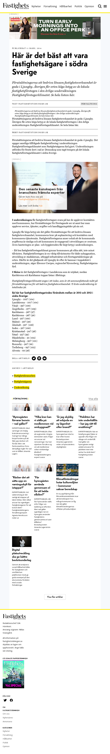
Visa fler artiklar (55, 597)
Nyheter (36, 6)
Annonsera (7, 721)
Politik (78, 6)
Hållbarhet (66, 6)
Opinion (89, 6)
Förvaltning (50, 6)
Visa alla (93, 398)
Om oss (6, 713)
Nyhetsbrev (8, 717)
